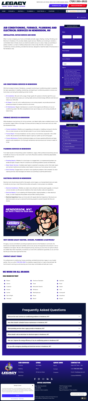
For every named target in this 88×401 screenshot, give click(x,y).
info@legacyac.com (79, 372)
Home (66, 130)
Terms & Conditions (38, 398)
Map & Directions (34, 390)
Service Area (67, 143)
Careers (66, 150)
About (55, 365)
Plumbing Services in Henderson (17, 149)
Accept (17, 395)
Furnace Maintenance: (12, 138)
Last (74, 39)
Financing (67, 137)
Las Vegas (38, 365)
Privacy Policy (21, 398)
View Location (44, 390)
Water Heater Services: (12, 165)
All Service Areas (40, 372)
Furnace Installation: (11, 129)
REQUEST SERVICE (68, 89)
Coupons (66, 134)
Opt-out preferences (14, 398)
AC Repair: (9, 102)
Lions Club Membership (70, 140)
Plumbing (20, 372)
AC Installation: (10, 96)
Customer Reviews (69, 146)
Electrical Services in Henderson (17, 178)
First (63, 39)
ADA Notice (45, 398)
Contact (55, 369)
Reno (37, 368)
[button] (32, 385)
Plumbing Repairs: (11, 160)
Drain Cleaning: (10, 169)
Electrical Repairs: (11, 192)
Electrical (20, 375)
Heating (20, 368)
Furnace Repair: (10, 133)
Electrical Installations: (12, 188)
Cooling (20, 365)
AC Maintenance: (10, 107)
